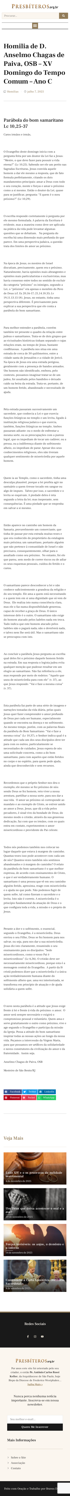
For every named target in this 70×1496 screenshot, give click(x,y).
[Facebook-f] (28, 1336)
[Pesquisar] (63, 16)
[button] (35, 26)
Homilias (12, 91)
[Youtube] (42, 1336)
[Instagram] (35, 1336)
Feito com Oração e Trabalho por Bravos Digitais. (35, 1488)
